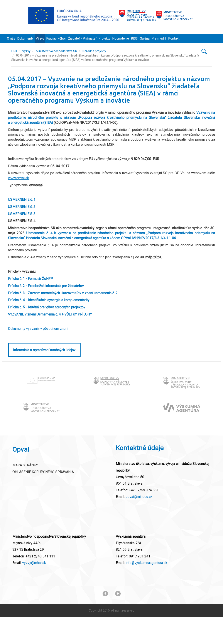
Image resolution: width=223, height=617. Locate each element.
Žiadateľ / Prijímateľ (82, 38)
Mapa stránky (25, 465)
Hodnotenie (120, 38)
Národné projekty (94, 51)
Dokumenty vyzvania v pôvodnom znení (38, 329)
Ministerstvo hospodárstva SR (56, 51)
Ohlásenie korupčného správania (43, 472)
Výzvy (40, 38)
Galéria (145, 38)
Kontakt (173, 38)
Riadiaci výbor (56, 38)
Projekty (104, 38)
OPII (14, 51)
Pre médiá (159, 38)
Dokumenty (25, 38)
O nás (11, 38)
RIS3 (134, 38)
